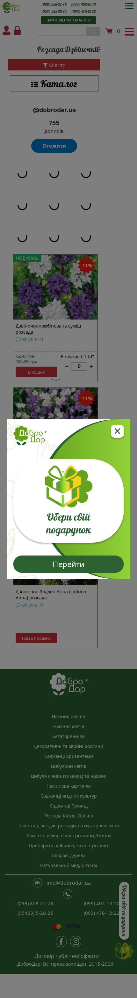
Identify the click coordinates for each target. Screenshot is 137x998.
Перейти (68, 564)
